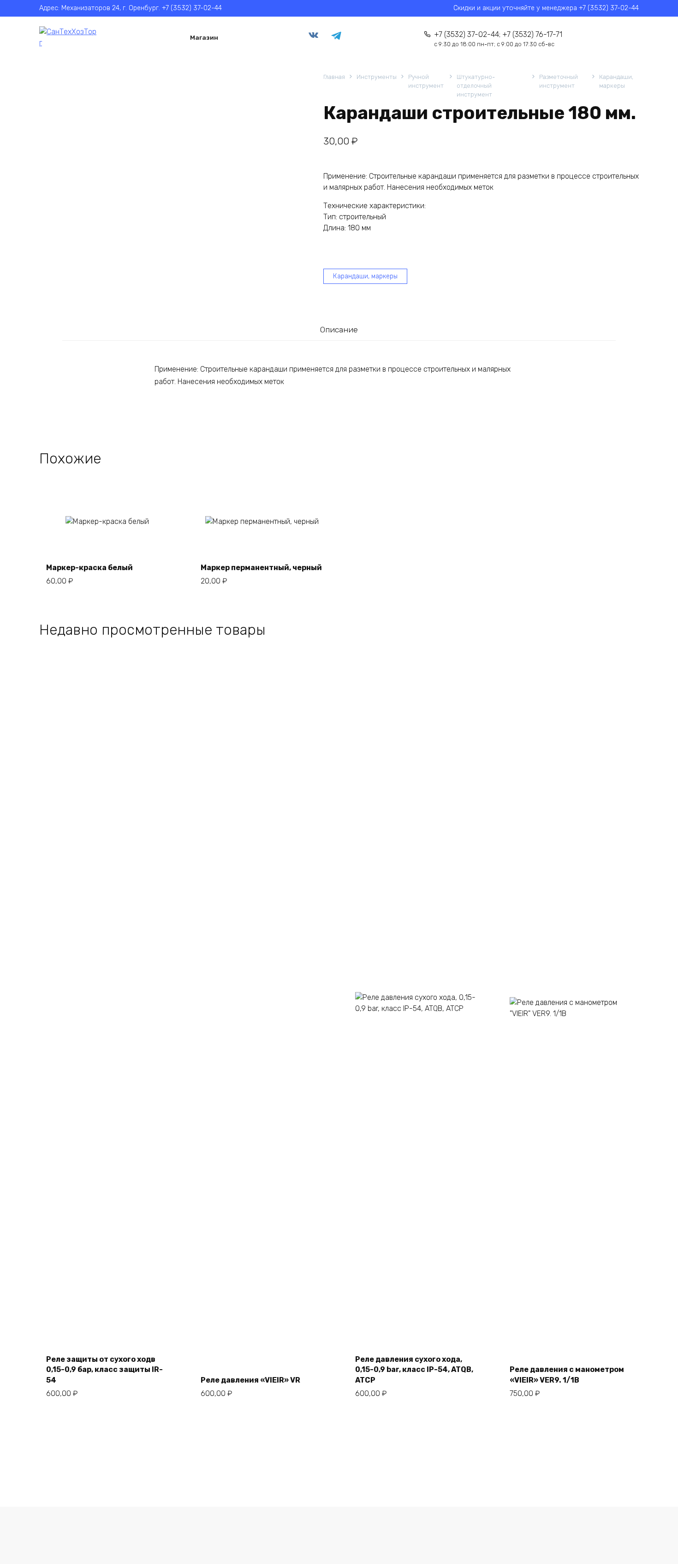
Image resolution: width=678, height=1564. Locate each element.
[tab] (338, 329)
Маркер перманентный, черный (261, 567)
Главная (334, 76)
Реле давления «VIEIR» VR (250, 1380)
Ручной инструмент (426, 81)
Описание (339, 329)
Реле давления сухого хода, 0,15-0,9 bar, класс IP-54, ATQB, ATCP (414, 1369)
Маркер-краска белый (89, 567)
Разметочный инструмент (558, 81)
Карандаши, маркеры (616, 81)
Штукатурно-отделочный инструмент (476, 85)
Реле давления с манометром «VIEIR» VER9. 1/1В (567, 1374)
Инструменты (377, 76)
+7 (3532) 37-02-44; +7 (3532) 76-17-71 (498, 39)
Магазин (204, 37)
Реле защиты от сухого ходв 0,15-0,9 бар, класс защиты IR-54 (104, 1369)
